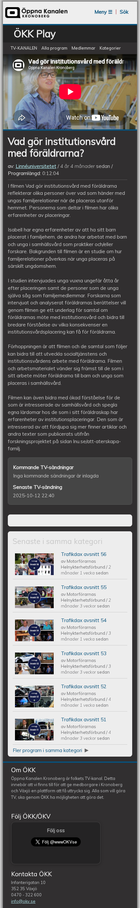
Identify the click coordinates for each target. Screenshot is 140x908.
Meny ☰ (103, 12)
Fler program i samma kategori (48, 750)
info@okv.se (23, 901)
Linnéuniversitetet (36, 166)
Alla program (54, 48)
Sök (124, 12)
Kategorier (110, 48)
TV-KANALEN (23, 48)
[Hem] (36, 18)
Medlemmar (83, 48)
